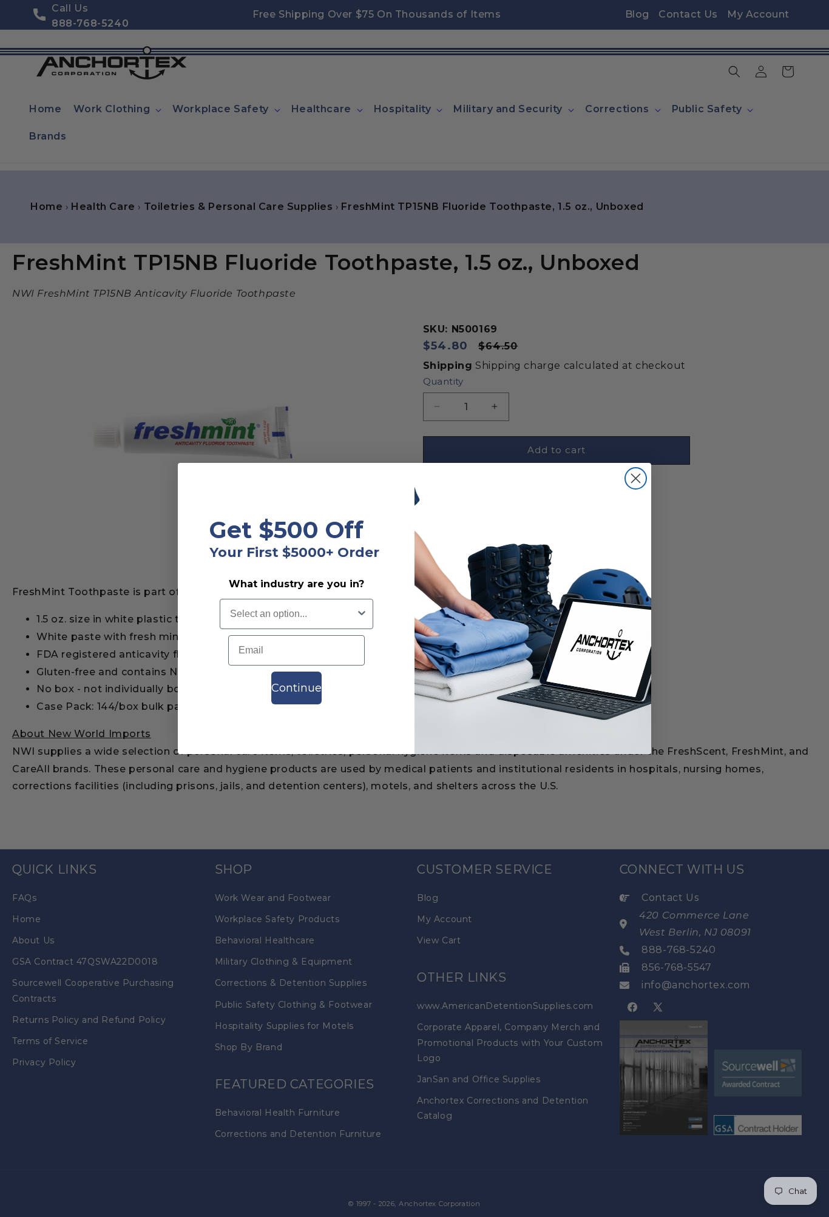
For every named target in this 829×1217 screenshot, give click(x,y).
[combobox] (293, 614)
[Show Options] (362, 614)
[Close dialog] (635, 478)
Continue (296, 688)
